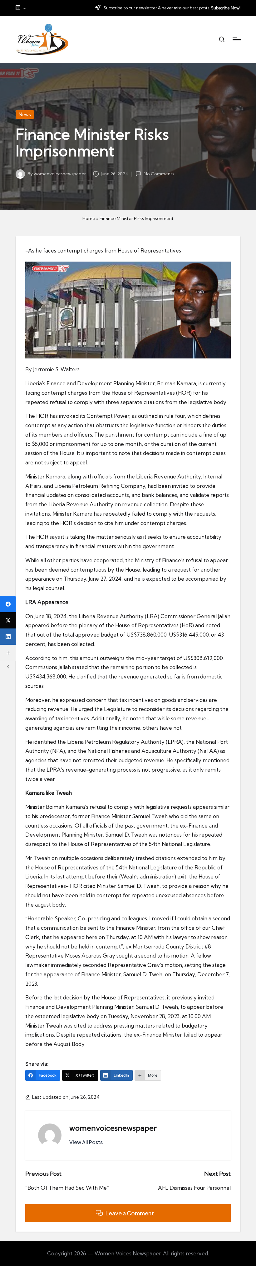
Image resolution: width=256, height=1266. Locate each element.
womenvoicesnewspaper (113, 1128)
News (25, 115)
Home (88, 218)
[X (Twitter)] (8, 620)
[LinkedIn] (8, 636)
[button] (86, 1142)
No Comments (159, 174)
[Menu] (236, 39)
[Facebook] (8, 604)
